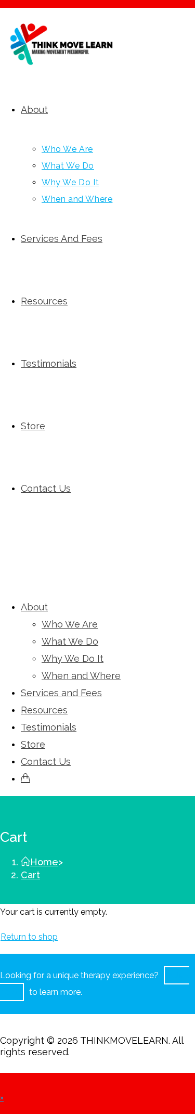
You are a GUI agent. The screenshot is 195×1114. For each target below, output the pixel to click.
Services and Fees (61, 692)
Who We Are (70, 624)
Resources (44, 710)
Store (33, 744)
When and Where (81, 675)
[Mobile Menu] (3, 559)
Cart (30, 874)
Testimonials (48, 727)
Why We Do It (72, 658)
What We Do (70, 641)
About (34, 606)
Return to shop (29, 937)
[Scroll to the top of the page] (3, 1081)
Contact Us (46, 761)
